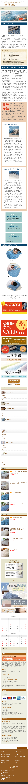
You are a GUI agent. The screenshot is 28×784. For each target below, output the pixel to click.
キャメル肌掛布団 (14, 549)
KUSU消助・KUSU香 (5, 756)
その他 (3, 438)
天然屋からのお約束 (5, 760)
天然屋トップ (3, 751)
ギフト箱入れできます (5, 754)
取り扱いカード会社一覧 (20, 758)
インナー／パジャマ (9, 442)
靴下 (6, 431)
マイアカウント (4, 762)
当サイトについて (18, 751)
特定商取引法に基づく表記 (20, 756)
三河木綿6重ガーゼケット (18, 492)
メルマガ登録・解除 (19, 763)
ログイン (18, 384)
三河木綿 (3, 758)
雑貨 (6, 453)
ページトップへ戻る (22, 747)
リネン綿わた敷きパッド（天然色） (18, 538)
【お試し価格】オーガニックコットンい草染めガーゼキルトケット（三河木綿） (18, 529)
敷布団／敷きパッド (9, 408)
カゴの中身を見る (4, 763)
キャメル (4, 395)
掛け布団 (7, 403)
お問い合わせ (17, 752)
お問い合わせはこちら (5, 777)
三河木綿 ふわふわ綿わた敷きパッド (18, 503)
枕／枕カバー (8, 419)
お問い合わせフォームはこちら (8, 741)
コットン (4, 397)
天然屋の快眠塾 (4, 752)
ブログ (16, 754)
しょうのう (4, 457)
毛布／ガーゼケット (9, 392)
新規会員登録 (17, 760)
